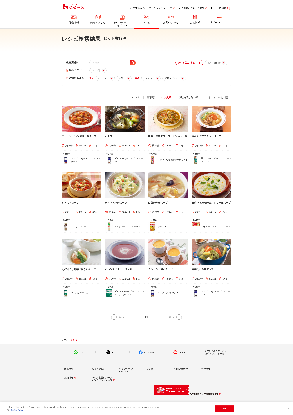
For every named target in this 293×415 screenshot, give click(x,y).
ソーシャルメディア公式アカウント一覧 (214, 352)
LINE (78, 352)
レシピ (146, 22)
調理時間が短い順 (188, 97)
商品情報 (74, 22)
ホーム (65, 340)
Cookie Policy (17, 410)
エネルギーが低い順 (217, 97)
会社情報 (195, 22)
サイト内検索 (219, 8)
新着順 (151, 97)
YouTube (180, 352)
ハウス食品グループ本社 (191, 8)
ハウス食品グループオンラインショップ (102, 378)
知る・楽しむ (98, 22)
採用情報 (68, 377)
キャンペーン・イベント (122, 24)
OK (224, 408)
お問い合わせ (171, 22)
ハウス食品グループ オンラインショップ (151, 8)
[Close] (288, 408)
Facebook (146, 352)
